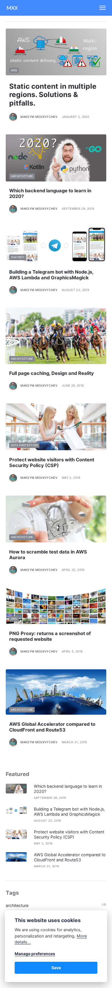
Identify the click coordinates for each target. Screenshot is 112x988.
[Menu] (100, 8)
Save (56, 967)
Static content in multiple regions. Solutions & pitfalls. (52, 94)
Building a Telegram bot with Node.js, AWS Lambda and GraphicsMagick (51, 274)
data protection (24, 445)
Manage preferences (35, 953)
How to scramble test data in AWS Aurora (48, 554)
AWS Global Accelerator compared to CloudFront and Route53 (52, 727)
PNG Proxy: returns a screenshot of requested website (50, 636)
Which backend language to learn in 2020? (50, 193)
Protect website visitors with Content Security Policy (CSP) (51, 462)
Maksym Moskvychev (38, 117)
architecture (22, 176)
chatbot (17, 257)
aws (14, 70)
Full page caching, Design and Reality (51, 373)
